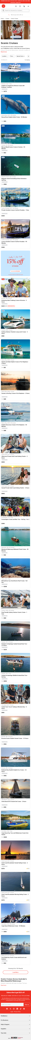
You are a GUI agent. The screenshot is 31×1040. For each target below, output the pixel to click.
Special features (21, 56)
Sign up (27, 1004)
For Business (4, 1020)
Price (11, 56)
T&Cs (7, 999)
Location (4, 56)
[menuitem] (16, 6)
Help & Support (5, 1024)
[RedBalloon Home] (3, 6)
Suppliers (3, 1028)
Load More (15, 972)
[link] (15, 263)
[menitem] (20, 6)
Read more (4, 52)
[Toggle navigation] (28, 6)
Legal (11, 1011)
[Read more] (9, 15)
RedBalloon (4, 1016)
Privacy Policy (13, 999)
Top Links (3, 1033)
